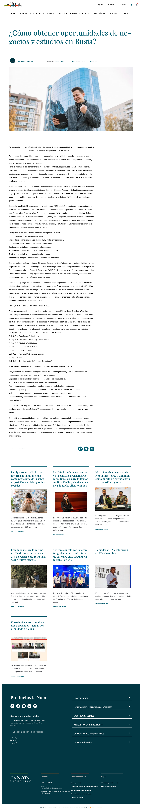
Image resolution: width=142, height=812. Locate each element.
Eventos (127, 13)
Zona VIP (51, 13)
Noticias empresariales (32, 13)
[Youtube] (24, 706)
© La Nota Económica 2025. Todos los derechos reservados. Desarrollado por (71, 808)
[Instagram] (29, 706)
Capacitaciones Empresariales (89, 733)
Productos (114, 13)
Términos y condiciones (109, 783)
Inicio (13, 13)
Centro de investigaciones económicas (93, 706)
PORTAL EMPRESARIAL (80, 13)
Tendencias (59, 61)
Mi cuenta (111, 5)
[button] (131, 5)
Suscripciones (81, 697)
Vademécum (99, 13)
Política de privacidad (108, 786)
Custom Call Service (84, 715)
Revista (63, 13)
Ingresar (100, 5)
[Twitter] (18, 706)
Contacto (123, 5)
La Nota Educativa (83, 742)
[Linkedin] (35, 706)
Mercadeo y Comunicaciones (88, 724)
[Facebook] (12, 706)
